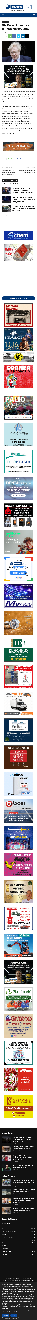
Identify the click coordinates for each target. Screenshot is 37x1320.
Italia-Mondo (10, 19)
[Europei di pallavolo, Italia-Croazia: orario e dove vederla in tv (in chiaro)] (6, 199)
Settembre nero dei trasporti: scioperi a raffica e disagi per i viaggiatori (23, 208)
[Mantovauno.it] (18, 6)
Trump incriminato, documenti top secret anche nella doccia (8, 172)
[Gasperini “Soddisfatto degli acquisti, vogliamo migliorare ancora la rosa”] (6, 1158)
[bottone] (18, 298)
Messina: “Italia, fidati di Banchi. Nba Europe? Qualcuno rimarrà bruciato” (22, 190)
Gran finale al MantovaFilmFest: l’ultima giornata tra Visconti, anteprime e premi (23, 1139)
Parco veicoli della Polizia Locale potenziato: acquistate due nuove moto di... (23, 1182)
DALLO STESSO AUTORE (10, 183)
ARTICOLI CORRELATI (10, 181)
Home (3, 19)
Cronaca (4, 211)
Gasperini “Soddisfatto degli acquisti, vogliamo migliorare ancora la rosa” (22, 1157)
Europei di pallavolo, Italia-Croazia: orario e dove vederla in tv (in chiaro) (23, 199)
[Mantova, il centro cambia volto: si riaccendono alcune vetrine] (6, 1149)
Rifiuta (13, 1315)
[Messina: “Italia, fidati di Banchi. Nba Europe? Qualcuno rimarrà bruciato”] (6, 190)
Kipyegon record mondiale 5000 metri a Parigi (27, 171)
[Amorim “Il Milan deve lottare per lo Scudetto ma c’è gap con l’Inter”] (6, 1167)
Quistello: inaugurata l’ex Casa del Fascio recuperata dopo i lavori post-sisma (23, 1200)
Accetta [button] (6, 1315)
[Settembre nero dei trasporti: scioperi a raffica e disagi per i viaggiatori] (6, 208)
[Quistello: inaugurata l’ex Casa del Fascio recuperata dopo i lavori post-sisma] (6, 1201)
